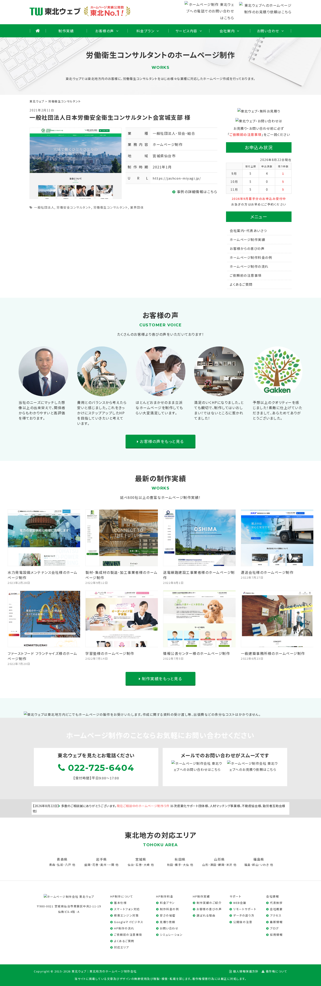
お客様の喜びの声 (209, 909)
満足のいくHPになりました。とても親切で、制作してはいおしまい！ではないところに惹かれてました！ (219, 410)
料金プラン (145, 30)
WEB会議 (239, 903)
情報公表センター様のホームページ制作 (196, 653)
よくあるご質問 (241, 284)
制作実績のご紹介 (209, 903)
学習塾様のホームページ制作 (109, 653)
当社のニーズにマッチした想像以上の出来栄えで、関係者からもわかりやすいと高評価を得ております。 (42, 410)
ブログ (274, 928)
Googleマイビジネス (128, 922)
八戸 (68, 865)
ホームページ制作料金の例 (251, 257)
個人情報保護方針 (245, 971)
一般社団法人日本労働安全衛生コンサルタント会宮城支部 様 (109, 117)
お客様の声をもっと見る (161, 441)
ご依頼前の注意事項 (246, 134)
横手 (178, 865)
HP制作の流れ (124, 928)
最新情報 (276, 922)
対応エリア (121, 947)
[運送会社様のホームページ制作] (277, 562)
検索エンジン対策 (126, 915)
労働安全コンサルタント (74, 207)
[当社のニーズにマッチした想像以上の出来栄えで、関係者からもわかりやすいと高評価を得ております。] (43, 392)
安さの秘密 (168, 915)
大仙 (186, 865)
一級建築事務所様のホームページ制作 (273, 653)
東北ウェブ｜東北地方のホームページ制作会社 (104, 971)
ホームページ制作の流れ (249, 266)
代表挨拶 (276, 903)
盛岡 (87, 865)
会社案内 (227, 30)
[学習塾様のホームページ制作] (121, 644)
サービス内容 (186, 30)
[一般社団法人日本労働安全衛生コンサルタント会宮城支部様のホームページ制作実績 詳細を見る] (75, 162)
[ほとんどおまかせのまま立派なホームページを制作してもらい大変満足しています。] (160, 392)
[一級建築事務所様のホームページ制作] (277, 644)
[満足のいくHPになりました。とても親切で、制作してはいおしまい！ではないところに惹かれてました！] (219, 392)
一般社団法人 (44, 207)
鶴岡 (221, 865)
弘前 (60, 865)
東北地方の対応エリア (160, 835)
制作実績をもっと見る (161, 678)
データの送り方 (243, 915)
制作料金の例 (169, 909)
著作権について (276, 971)
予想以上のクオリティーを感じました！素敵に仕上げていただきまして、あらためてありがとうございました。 (277, 410)
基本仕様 (120, 903)
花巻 (95, 865)
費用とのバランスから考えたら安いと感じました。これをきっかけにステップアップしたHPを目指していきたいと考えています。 (102, 413)
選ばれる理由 (206, 915)
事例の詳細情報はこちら (196, 191)
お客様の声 (104, 30)
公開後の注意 (242, 922)
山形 (205, 865)
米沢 (229, 865)
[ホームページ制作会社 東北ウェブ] (69, 896)
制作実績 (66, 30)
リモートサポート (244, 909)
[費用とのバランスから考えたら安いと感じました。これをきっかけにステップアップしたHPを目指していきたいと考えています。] (102, 392)
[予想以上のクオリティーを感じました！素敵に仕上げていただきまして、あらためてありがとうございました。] (277, 392)
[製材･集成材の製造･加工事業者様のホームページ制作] (121, 562)
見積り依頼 (167, 922)
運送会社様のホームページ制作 (267, 572)
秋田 (170, 865)
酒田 (213, 865)
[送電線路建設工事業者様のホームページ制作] (199, 562)
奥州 (103, 865)
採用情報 (276, 934)
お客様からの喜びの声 (247, 248)
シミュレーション (171, 934)
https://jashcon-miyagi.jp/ (177, 178)
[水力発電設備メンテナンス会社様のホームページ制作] (44, 562)
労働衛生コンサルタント (110, 207)
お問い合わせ (268, 30)
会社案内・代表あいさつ (248, 230)
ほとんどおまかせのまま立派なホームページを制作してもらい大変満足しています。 (159, 407)
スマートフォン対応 (127, 909)
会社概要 (276, 909)
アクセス (275, 915)
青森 (52, 865)
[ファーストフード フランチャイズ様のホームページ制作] (44, 644)
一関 (111, 865)
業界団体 (137, 207)
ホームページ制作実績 (247, 239)
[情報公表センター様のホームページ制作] (199, 644)
